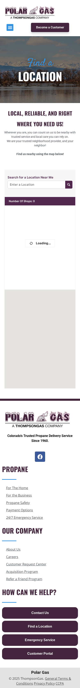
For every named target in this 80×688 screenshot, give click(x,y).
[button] (10, 27)
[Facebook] (40, 457)
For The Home (17, 488)
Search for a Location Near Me (30, 177)
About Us (13, 549)
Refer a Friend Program (24, 579)
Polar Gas (40, 672)
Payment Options (19, 510)
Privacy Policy (44, 683)
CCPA (60, 683)
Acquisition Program (22, 571)
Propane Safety (18, 502)
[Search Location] (68, 185)
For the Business (19, 495)
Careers (12, 557)
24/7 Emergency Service (24, 517)
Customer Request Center (26, 564)
